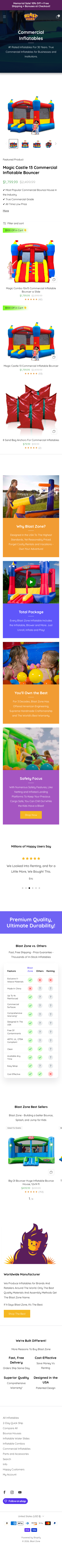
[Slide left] (7, 144)
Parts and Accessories (16, 1453)
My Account (9, 1474)
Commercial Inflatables (17, 1448)
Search (7, 1459)
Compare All (10, 1428)
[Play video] (31, 582)
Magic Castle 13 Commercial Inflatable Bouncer (30, 170)
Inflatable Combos (14, 1443)
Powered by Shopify (31, 1537)
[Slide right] (55, 144)
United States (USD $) (29, 1516)
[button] (22, 888)
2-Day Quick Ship (13, 1423)
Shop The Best (17, 1313)
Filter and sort (15, 223)
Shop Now (31, 814)
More (6, 210)
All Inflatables (11, 1417)
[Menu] (4, 16)
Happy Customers (13, 1469)
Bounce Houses (12, 1433)
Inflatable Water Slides (16, 1438)
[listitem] (31, 5)
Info (5, 1464)
